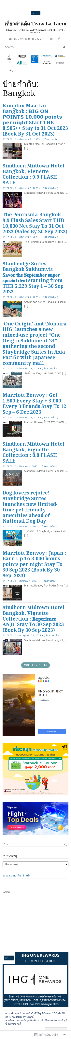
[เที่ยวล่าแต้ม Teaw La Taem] (35, 60)
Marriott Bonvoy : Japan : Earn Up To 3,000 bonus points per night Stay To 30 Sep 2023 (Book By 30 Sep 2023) (34, 564)
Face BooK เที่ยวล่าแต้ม (17, 875)
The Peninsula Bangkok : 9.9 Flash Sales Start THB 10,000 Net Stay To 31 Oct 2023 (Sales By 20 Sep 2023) (35, 223)
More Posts (32, 665)
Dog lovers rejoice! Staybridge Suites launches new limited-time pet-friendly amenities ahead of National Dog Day (30, 506)
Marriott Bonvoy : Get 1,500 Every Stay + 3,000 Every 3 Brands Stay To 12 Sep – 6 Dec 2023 (34, 403)
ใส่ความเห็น (51, 139)
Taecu (10, 139)
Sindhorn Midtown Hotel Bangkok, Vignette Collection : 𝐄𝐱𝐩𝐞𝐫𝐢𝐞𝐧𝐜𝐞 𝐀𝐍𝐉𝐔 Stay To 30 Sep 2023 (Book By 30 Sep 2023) (33, 618)
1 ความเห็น (50, 417)
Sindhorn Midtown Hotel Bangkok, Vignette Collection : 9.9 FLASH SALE (33, 174)
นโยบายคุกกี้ (14, 1023)
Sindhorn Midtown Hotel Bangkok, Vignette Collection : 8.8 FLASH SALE (33, 452)
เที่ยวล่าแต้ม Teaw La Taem (35, 23)
